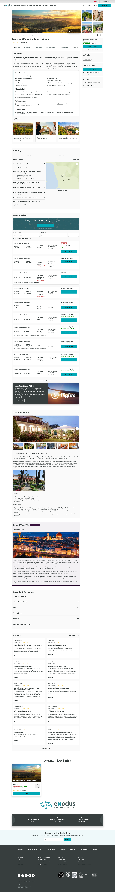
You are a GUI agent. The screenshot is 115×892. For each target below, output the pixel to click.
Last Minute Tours (37, 5)
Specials (51, 5)
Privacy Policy (85, 842)
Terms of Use (80, 857)
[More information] (31, 78)
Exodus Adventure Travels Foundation (86, 861)
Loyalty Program (21, 861)
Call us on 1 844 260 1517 (45, 225)
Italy (23, 35)
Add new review (73, 635)
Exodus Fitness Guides (62, 864)
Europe (18, 35)
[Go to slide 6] (74, 446)
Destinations (17, 5)
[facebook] (19, 875)
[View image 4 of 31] (87, 27)
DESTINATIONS (84, 849)
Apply (73, 235)
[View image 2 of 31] (87, 15)
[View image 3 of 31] (98, 15)
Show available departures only (23, 238)
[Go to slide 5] (63, 446)
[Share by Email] (102, 35)
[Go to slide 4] (52, 446)
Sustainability (20, 857)
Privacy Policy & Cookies (42, 864)
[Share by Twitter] (100, 35)
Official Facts (60, 857)
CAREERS (95, 849)
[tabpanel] (46, 183)
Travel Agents (20, 864)
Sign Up (67, 839)
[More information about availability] (42, 249)
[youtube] (33, 875)
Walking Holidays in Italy (31, 35)
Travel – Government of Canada (84, 864)
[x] (22, 875)
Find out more (60, 104)
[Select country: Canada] (95, 1)
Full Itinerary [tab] (62, 155)
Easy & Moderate (27, 78)
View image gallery (75, 30)
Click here (87, 72)
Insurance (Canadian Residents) (44, 857)
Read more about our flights (45, 228)
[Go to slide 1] (18, 446)
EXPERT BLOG (73, 849)
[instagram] (26, 875)
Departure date (17, 232)
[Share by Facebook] (97, 35)
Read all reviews (46, 748)
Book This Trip (71, 251)
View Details (20, 400)
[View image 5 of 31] (98, 27)
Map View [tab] (29, 155)
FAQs (19, 859)
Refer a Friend (81, 859)
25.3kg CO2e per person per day (64, 83)
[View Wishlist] (86, 5)
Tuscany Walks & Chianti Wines (90, 85)
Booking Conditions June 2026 (44, 861)
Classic (56, 78)
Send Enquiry (92, 69)
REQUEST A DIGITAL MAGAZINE (35, 849)
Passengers (44, 232)
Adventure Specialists (62, 861)
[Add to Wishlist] (38, 766)
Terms (90, 842)
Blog (55, 5)
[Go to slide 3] (41, 446)
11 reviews (25, 42)
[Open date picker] (38, 235)
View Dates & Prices (93, 46)
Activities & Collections (26, 5)
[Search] (83, 5)
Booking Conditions (42, 859)
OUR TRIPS (62, 849)
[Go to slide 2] (29, 446)
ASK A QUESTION (103, 5)
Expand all (76, 159)
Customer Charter (61, 859)
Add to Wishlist (93, 49)
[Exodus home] (8, 5)
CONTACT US (20, 849)
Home (13, 35)
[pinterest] (29, 875)
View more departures (45, 380)
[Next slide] (77, 131)
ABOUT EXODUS (51, 849)
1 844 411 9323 (91, 5)
